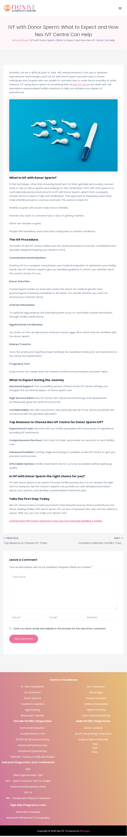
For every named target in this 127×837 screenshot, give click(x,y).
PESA (95, 752)
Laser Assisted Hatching (96, 715)
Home (15, 40)
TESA (95, 744)
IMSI (28, 769)
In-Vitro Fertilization (32, 686)
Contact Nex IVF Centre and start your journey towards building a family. (56, 521)
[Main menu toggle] (120, 8)
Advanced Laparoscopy (32, 751)
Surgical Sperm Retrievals (93, 739)
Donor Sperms (32, 698)
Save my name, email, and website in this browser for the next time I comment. (60, 628)
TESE (94, 748)
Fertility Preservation (96, 704)
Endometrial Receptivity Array (28, 786)
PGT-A (28, 792)
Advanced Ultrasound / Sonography (28, 817)
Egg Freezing (32, 709)
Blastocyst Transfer (32, 715)
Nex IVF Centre (81, 84)
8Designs (85, 831)
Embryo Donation (96, 698)
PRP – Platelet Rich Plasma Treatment (28, 798)
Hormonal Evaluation (32, 728)
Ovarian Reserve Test (32, 733)
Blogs (24, 40)
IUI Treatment (33, 692)
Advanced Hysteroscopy (32, 745)
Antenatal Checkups (28, 812)
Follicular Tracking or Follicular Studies (32, 756)
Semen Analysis (93, 728)
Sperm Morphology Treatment (93, 733)
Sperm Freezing (96, 709)
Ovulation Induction (32, 704)
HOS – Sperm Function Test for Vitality (28, 781)
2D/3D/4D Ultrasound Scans (32, 739)
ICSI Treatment (96, 686)
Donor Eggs (96, 692)
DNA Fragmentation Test (28, 775)
